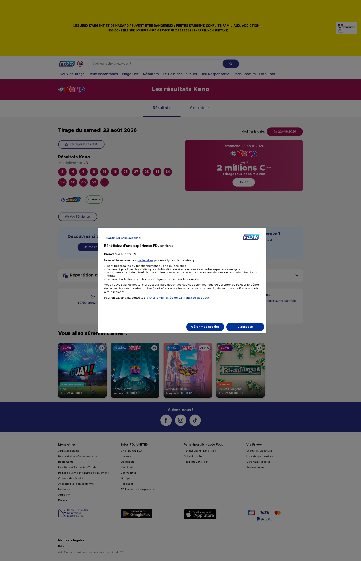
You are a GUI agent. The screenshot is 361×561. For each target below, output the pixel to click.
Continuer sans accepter (124, 238)
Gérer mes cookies (205, 326)
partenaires (145, 260)
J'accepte (245, 326)
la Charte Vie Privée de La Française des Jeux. (178, 298)
